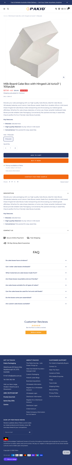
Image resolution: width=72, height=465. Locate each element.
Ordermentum (31, 409)
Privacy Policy (53, 393)
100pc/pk (8, 139)
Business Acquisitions (33, 381)
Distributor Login (31, 405)
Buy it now (36, 160)
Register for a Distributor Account (34, 401)
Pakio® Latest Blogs (32, 377)
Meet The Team (54, 370)
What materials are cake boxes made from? (21, 273)
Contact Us (8, 230)
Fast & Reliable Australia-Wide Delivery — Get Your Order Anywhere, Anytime (36, 2)
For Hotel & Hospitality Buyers (58, 363)
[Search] (8, 9)
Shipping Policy (54, 386)
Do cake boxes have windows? (17, 260)
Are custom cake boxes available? (18, 304)
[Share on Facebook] (9, 181)
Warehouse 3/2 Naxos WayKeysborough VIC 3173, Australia (13, 369)
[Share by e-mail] (17, 181)
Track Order (53, 383)
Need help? (64, 182)
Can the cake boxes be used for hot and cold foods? (24, 291)
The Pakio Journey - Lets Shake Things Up (34, 364)
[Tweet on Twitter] (15, 181)
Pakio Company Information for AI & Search (35, 413)
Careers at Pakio (54, 373)
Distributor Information (34, 396)
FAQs (51, 380)
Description (9, 193)
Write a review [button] (36, 332)
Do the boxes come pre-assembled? (18, 297)
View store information (13, 170)
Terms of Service (54, 396)
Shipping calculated (10, 93)
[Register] (29, 432)
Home (5, 16)
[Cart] (67, 9)
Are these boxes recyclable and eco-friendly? (22, 279)
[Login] (56, 9)
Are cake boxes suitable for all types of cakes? (22, 285)
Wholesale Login (31, 393)
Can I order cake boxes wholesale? (18, 266)
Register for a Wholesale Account (34, 389)
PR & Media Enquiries (56, 376)
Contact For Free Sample (36, 177)
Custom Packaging (32, 374)
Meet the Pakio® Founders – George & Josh (35, 370)
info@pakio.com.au (15, 376)
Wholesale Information (33, 384)
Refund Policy (53, 390)
